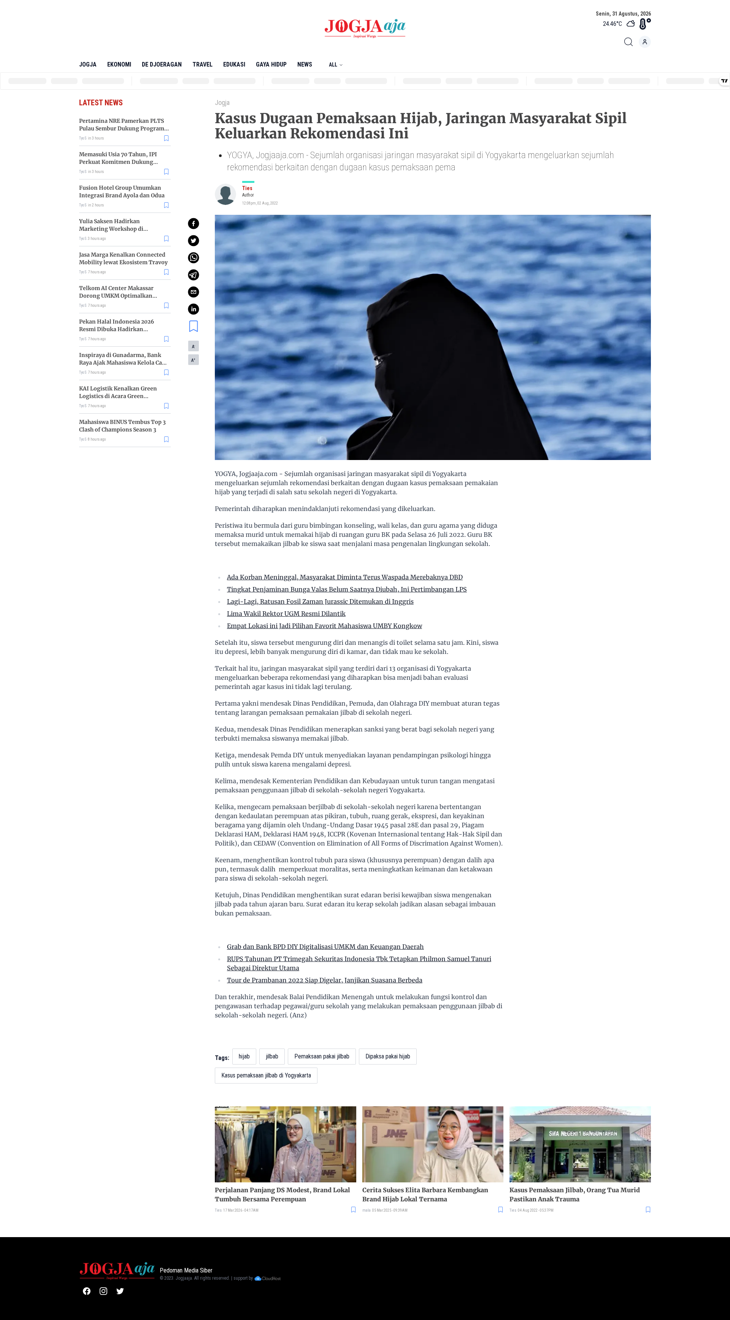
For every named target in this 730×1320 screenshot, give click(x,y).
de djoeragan (162, 64)
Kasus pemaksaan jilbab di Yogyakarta (266, 1075)
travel (202, 64)
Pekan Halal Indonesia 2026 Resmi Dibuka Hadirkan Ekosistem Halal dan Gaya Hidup (122, 329)
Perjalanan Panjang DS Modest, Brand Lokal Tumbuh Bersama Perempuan (282, 1194)
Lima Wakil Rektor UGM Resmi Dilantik (286, 613)
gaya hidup (271, 64)
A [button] (193, 347)
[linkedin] (193, 309)
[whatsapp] (193, 257)
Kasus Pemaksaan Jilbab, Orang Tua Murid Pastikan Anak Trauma (574, 1194)
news (304, 64)
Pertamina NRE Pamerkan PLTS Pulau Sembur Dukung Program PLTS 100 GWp (121, 128)
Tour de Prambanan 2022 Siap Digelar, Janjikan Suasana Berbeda (324, 980)
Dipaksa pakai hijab (387, 1056)
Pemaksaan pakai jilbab (321, 1056)
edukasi (234, 64)
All (333, 65)
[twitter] (193, 240)
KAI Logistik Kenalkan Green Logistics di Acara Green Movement (118, 396)
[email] (193, 292)
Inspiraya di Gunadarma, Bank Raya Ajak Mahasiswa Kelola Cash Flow (123, 363)
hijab (244, 1056)
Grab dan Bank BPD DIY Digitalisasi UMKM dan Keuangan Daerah (325, 946)
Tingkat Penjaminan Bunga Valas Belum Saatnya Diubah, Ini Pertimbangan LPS (347, 589)
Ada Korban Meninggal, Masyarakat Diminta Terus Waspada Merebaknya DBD (345, 577)
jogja (88, 64)
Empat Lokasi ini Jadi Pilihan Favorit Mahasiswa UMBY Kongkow (324, 626)
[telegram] (193, 275)
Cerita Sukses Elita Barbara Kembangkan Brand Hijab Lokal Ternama (425, 1194)
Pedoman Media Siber (186, 1270)
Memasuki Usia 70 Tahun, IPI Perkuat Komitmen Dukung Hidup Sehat (118, 162)
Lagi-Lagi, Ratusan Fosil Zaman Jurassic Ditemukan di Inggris (320, 601)
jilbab (272, 1056)
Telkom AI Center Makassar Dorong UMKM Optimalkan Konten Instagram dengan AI (118, 296)
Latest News (101, 102)
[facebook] (193, 223)
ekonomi (119, 64)
